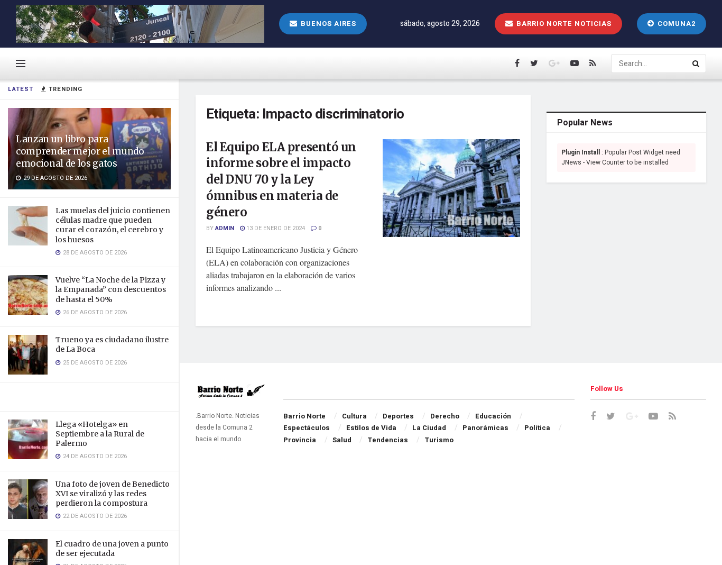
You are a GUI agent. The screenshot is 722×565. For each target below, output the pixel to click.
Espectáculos (306, 428)
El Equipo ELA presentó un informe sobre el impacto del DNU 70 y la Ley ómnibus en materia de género (281, 180)
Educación (493, 416)
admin (224, 228)
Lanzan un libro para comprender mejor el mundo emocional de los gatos (80, 151)
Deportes (398, 416)
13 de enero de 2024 (275, 228)
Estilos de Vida (371, 428)
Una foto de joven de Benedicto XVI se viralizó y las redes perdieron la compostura (112, 493)
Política (537, 428)
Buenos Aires (327, 24)
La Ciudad (429, 428)
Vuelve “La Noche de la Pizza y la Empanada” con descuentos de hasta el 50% (110, 289)
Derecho (444, 416)
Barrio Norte (304, 416)
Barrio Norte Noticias (563, 24)
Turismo (438, 440)
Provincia (299, 440)
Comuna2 (675, 24)
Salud (341, 440)
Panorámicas (485, 428)
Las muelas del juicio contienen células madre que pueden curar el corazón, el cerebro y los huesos (112, 225)
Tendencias (387, 440)
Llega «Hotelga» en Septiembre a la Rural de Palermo (99, 434)
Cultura (354, 416)
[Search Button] (696, 63)
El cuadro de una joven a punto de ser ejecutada (112, 548)
